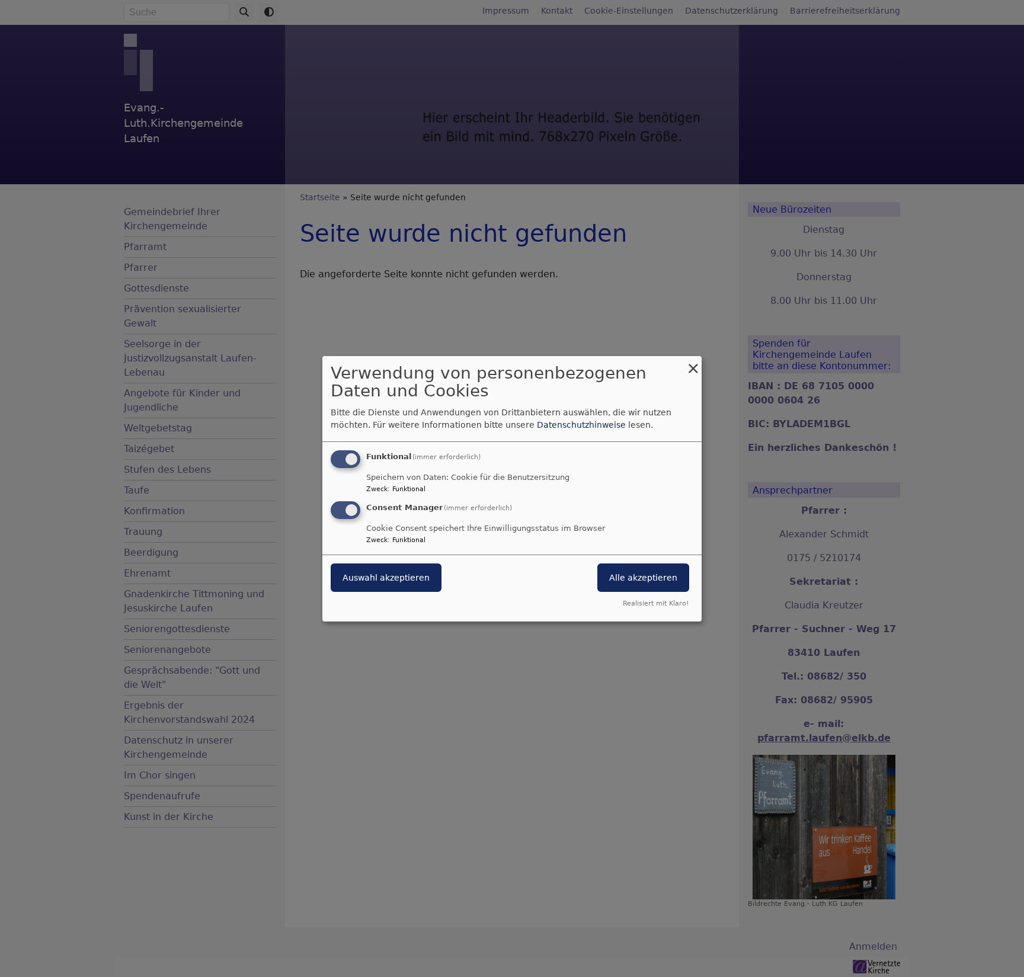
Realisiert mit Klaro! (656, 603)
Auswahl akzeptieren (386, 577)
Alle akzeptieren (643, 577)
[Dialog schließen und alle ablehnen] (693, 362)
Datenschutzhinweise (581, 425)
